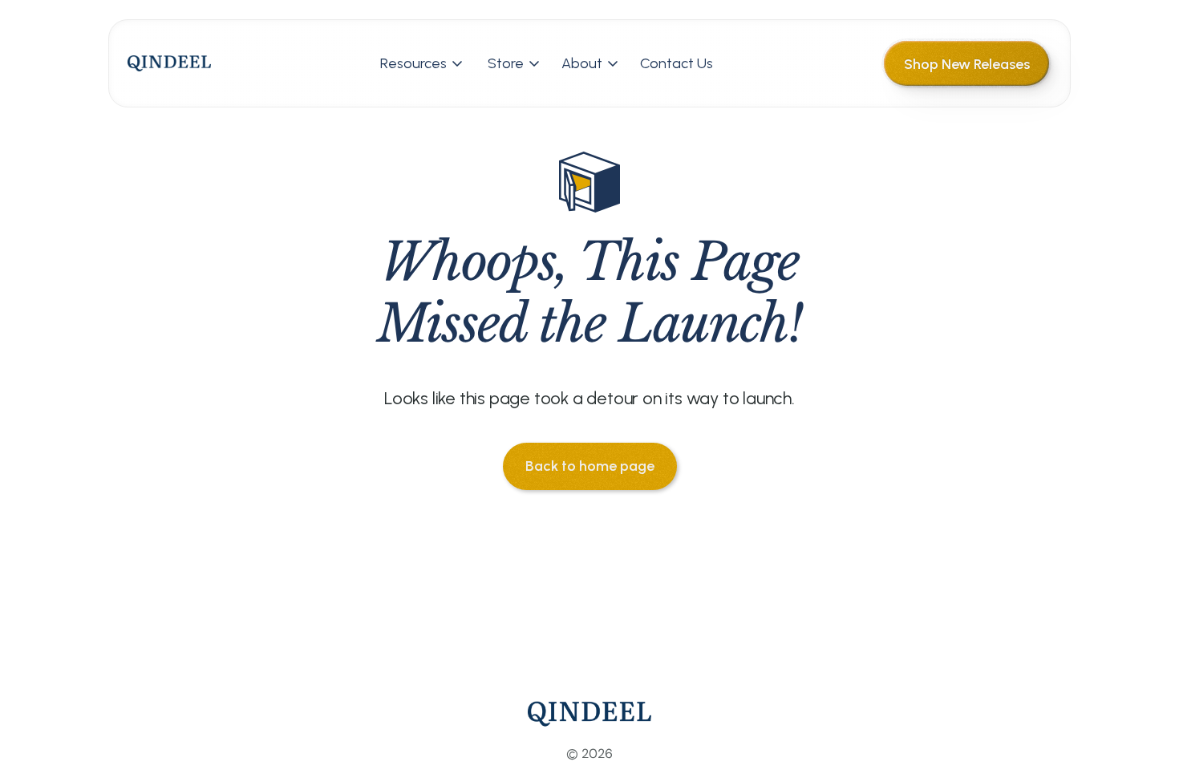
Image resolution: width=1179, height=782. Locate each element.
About (581, 63)
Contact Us (676, 63)
